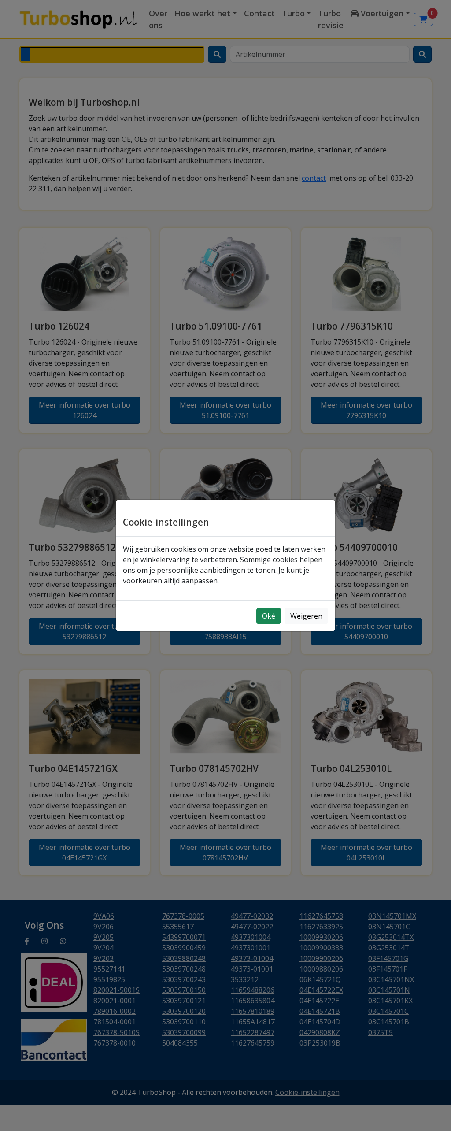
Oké (268, 616)
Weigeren (306, 616)
